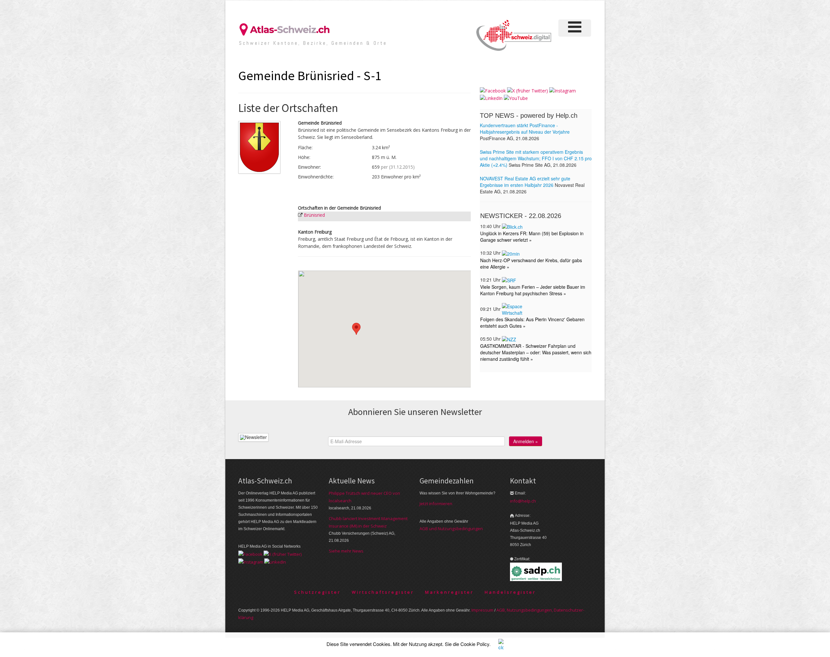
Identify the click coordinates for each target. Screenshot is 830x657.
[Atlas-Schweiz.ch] (287, 29)
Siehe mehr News (346, 551)
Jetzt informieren (436, 503)
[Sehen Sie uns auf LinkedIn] (491, 98)
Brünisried (314, 215)
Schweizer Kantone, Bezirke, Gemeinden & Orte (313, 43)
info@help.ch (523, 501)
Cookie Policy (474, 643)
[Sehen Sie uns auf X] (527, 90)
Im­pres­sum (482, 610)
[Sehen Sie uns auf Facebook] (493, 90)
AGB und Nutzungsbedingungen (451, 528)
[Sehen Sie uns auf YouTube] (516, 98)
